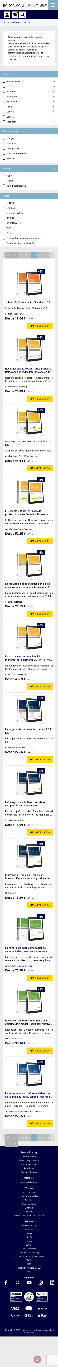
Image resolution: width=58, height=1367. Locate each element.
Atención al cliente (29, 1182)
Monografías (12, 148)
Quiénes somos (29, 1156)
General (10, 111)
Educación (11, 96)
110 (21, 255)
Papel (9, 175)
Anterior (15, 255)
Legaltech (11, 122)
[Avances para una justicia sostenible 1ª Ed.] (29, 422)
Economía (11, 91)
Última (15, 1144)
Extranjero (11, 101)
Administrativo (13, 81)
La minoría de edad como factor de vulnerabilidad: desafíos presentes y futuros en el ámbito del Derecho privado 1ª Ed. (28, 949)
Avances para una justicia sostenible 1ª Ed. (28, 443)
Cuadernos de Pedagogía (29, 1252)
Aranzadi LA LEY (14, 213)
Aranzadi (10, 208)
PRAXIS (29, 1260)
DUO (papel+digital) (16, 186)
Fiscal (9, 106)
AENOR (10, 203)
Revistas (10, 158)
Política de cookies (29, 1164)
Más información (40, 326)
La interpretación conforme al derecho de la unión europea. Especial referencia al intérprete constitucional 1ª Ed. (28, 1095)
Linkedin (52, 1283)
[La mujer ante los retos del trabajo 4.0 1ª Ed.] (29, 710)
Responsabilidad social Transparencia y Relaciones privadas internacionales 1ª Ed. (28, 370)
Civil (8, 86)
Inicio (5, 22)
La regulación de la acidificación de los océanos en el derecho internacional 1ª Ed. (27, 585)
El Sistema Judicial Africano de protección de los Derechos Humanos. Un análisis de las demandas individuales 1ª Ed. (29, 512)
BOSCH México (13, 223)
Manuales (11, 143)
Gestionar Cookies (29, 1172)
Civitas (9, 233)
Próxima (8, 1144)
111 (28, 255)
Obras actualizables (16, 153)
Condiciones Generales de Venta (29, 1215)
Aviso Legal (29, 1168)
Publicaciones (29, 1192)
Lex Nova (29, 1241)
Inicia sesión (7, 15)
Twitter (17, 1283)
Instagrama (40, 1283)
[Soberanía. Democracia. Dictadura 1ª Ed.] (29, 283)
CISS (8, 228)
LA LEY (29, 1237)
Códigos (10, 138)
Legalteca (29, 1211)
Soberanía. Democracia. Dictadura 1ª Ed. (28, 302)
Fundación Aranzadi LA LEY (20, 243)
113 (41, 255)
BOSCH (10, 218)
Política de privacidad (29, 1160)
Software (29, 1208)
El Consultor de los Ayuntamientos (23, 238)
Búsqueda (22, 15)
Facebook (5, 1283)
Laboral (10, 117)
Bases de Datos (29, 1204)
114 (47, 255)
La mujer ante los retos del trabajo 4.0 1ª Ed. (28, 731)
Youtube (29, 1283)
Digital (9, 180)
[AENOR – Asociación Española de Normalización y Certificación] (29, 1301)
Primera (8, 255)
